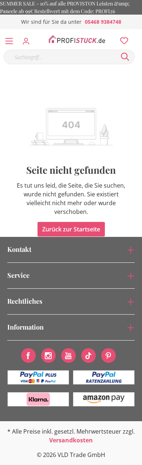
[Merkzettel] (122, 39)
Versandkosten (71, 440)
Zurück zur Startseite (71, 229)
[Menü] (9, 39)
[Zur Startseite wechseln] (77, 39)
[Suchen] (125, 57)
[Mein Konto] (28, 39)
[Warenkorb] (138, 33)
